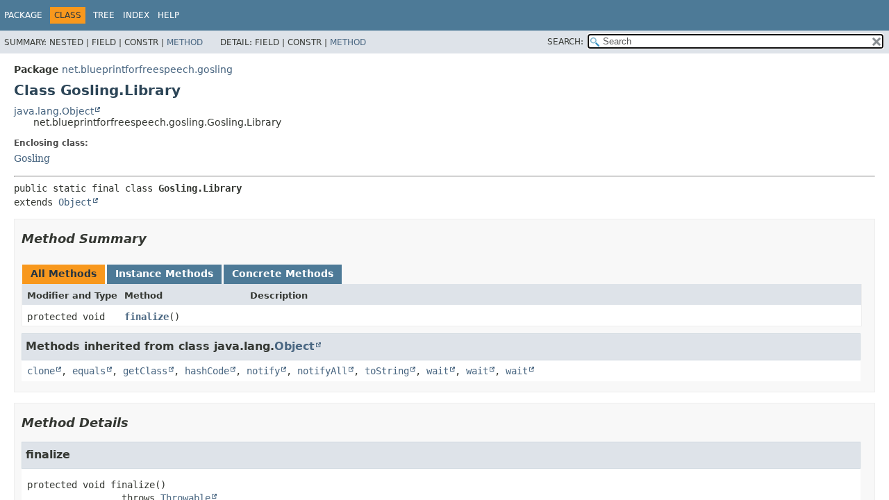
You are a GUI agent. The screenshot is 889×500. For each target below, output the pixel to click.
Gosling (32, 158)
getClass (145, 370)
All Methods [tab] (64, 273)
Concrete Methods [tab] (282, 273)
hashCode (207, 370)
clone (41, 370)
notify (263, 370)
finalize (146, 316)
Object (75, 202)
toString (387, 370)
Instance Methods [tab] (164, 273)
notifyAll (322, 370)
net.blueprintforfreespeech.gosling (147, 69)
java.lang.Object (54, 111)
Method (185, 42)
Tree (104, 15)
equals (89, 370)
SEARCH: (565, 42)
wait (437, 370)
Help (168, 15)
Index (136, 15)
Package (23, 15)
